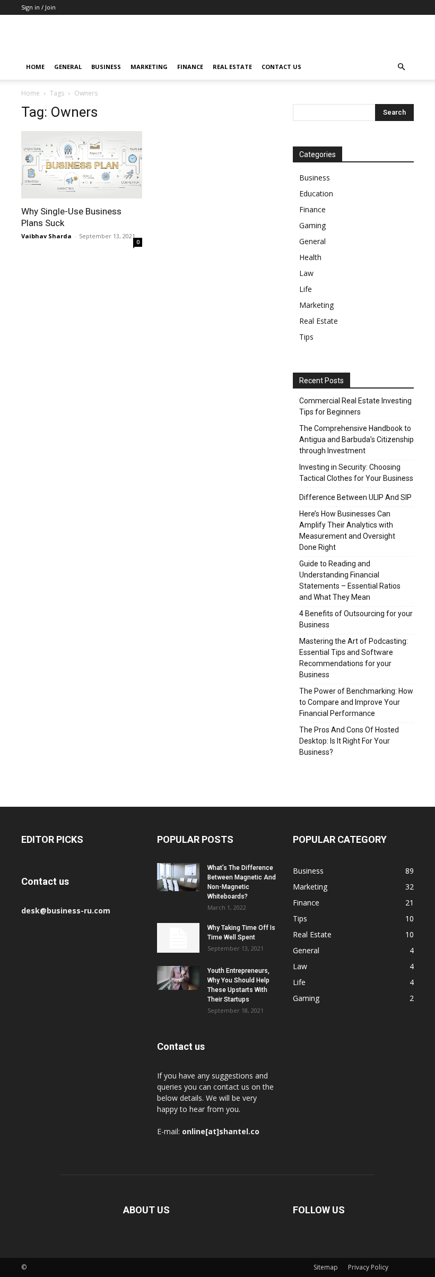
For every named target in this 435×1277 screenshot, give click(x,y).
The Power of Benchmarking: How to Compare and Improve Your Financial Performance (356, 702)
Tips (306, 337)
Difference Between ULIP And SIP (355, 497)
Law (306, 273)
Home (35, 67)
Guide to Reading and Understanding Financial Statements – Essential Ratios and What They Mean (350, 580)
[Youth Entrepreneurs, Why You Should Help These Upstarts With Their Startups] (178, 978)
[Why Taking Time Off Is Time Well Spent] (178, 938)
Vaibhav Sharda (46, 236)
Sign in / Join (38, 7)
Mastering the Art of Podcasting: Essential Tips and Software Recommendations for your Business (353, 658)
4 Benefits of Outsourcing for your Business (356, 619)
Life (305, 289)
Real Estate (232, 67)
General (68, 67)
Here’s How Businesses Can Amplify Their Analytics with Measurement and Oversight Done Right (347, 530)
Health (310, 257)
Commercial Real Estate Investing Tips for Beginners (355, 406)
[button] (401, 67)
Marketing (149, 67)
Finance (190, 67)
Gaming (312, 225)
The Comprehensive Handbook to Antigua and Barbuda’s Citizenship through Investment (356, 439)
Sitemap (326, 1267)
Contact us (281, 67)
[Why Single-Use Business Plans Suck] (81, 165)
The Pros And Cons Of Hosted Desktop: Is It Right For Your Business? (349, 741)
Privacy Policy (368, 1267)
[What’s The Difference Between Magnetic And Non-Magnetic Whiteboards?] (178, 877)
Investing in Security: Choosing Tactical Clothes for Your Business (356, 472)
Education (316, 193)
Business (106, 67)
